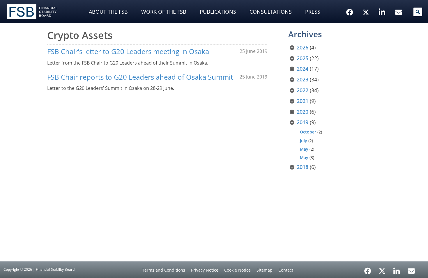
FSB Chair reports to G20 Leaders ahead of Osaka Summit (140, 77)
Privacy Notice (204, 270)
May (304, 149)
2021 (302, 100)
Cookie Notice (237, 270)
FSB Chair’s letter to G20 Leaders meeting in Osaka (128, 51)
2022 (302, 90)
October (308, 132)
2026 (302, 47)
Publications (218, 11)
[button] (417, 12)
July (303, 140)
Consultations (271, 11)
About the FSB (108, 11)
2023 (302, 79)
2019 (302, 122)
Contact (285, 270)
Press (312, 11)
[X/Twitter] (367, 3)
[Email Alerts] (411, 270)
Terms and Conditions (163, 270)
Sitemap (265, 270)
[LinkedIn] (396, 269)
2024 (302, 68)
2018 (302, 166)
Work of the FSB (163, 11)
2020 (302, 111)
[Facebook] (367, 269)
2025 (302, 58)
